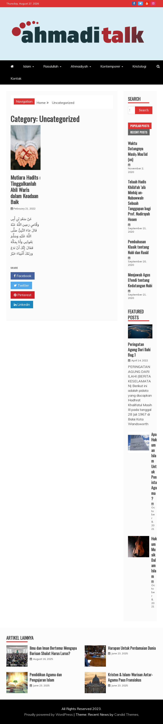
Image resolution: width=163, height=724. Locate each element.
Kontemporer (110, 66)
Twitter (140, 3)
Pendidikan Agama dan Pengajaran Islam (46, 677)
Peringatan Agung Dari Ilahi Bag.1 (139, 349)
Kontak (16, 78)
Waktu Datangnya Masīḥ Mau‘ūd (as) (138, 151)
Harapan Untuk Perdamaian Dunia (132, 648)
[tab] (140, 126)
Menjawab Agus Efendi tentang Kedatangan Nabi (140, 280)
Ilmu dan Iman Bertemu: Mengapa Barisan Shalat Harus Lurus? (53, 650)
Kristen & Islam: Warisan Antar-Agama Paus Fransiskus (130, 677)
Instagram (153, 3)
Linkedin (23, 304)
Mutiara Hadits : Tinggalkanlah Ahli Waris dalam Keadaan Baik (25, 189)
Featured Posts (136, 314)
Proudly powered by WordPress (49, 714)
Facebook (134, 3)
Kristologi (139, 66)
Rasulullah (50, 66)
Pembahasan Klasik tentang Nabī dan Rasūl (138, 247)
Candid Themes (126, 714)
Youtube (147, 3)
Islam (27, 66)
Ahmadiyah (79, 66)
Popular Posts (139, 125)
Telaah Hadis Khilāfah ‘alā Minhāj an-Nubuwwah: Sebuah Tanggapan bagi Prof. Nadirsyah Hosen (139, 200)
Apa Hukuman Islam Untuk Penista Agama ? (154, 466)
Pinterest (24, 295)
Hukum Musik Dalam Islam (154, 557)
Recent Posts (138, 132)
